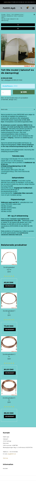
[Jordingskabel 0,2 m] (9, 257)
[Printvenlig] (34, 14)
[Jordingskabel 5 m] (9, 387)
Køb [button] (25, 92)
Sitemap (5, 458)
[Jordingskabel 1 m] (9, 300)
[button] (18, 24)
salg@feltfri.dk (12, 454)
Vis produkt (9, 286)
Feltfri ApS (9, 8)
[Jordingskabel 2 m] (9, 344)
